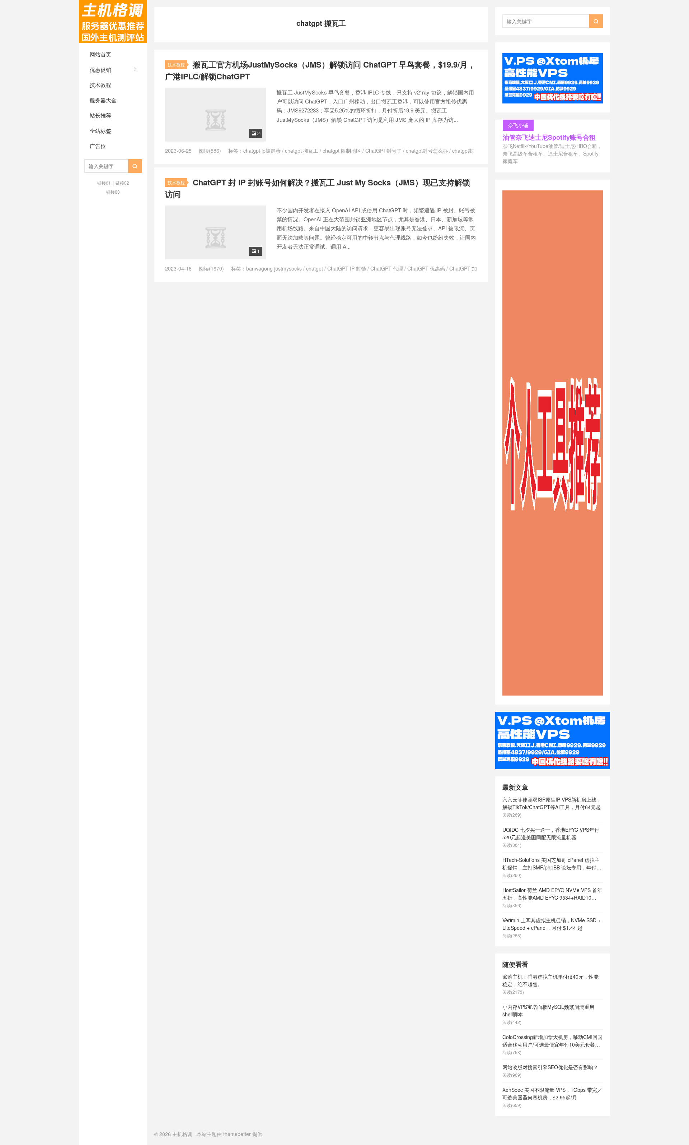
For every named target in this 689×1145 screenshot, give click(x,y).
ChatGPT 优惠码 (426, 268)
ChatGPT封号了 (383, 150)
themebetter (237, 1133)
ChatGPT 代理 (386, 268)
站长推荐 (100, 115)
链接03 (113, 192)
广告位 (98, 145)
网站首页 (100, 54)
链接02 (122, 183)
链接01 (104, 183)
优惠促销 (100, 69)
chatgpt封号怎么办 (427, 150)
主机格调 (113, 21)
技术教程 (100, 84)
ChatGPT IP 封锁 (346, 268)
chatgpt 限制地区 (342, 150)
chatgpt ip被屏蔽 (262, 150)
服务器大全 (103, 100)
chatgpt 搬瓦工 (301, 150)
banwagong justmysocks (274, 268)
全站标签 (100, 130)
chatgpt (314, 268)
